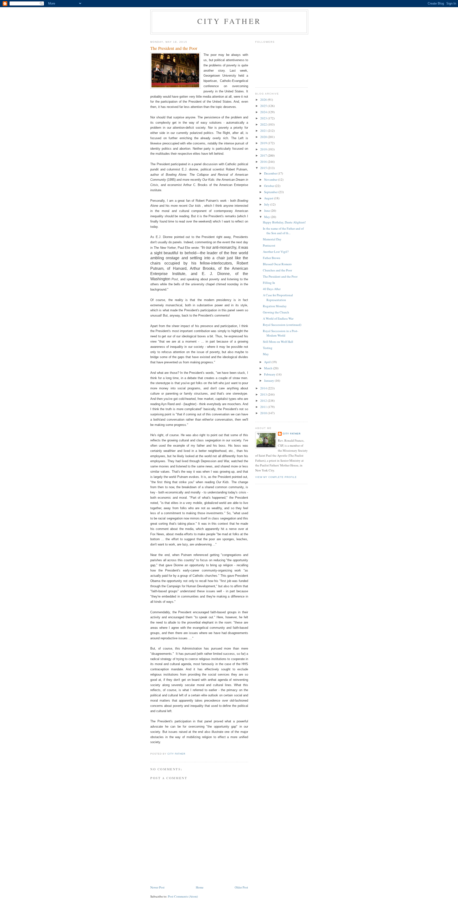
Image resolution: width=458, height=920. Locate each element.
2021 (264, 130)
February (270, 374)
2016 (264, 161)
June (267, 210)
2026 (264, 99)
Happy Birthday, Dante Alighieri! (284, 222)
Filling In (269, 282)
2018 (264, 149)
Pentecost (269, 245)
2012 (264, 400)
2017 (264, 155)
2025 (264, 106)
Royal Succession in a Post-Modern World (280, 333)
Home (199, 887)
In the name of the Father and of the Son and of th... (283, 230)
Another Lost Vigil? (276, 251)
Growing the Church (276, 312)
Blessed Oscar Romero (277, 264)
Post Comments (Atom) (183, 896)
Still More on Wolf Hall (278, 341)
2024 (264, 112)
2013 (264, 394)
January (269, 380)
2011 (264, 407)
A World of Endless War (278, 318)
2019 (264, 143)
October (269, 186)
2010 (264, 413)
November (271, 179)
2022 (264, 124)
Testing (267, 348)
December (271, 173)
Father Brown (271, 258)
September (271, 192)
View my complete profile (276, 477)
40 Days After (272, 289)
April (267, 362)
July (267, 204)
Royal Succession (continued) (282, 325)
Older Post (241, 887)
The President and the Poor (280, 276)
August (269, 198)
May (267, 217)
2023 (264, 118)
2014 (264, 388)
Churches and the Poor (277, 270)
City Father (229, 21)
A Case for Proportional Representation (278, 297)
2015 (264, 168)
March (268, 368)
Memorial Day (272, 239)
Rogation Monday (275, 306)
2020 (264, 137)
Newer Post (157, 887)
